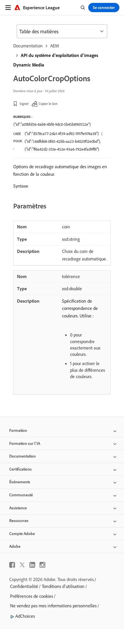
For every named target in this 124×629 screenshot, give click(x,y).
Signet (24, 103)
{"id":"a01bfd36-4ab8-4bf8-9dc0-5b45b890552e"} (52, 124)
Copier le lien (48, 103)
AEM (54, 46)
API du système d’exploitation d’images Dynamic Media (55, 60)
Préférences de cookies (31, 596)
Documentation (28, 46)
